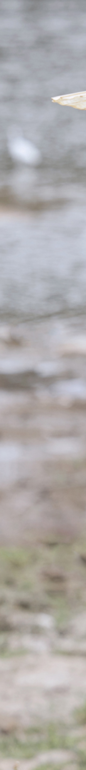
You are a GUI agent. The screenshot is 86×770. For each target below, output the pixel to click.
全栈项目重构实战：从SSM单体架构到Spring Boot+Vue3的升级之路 (31, 508)
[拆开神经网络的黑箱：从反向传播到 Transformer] (21, 291)
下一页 (43, 545)
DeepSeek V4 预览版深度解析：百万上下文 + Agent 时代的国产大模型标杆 (38, 724)
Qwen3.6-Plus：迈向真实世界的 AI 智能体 (37, 731)
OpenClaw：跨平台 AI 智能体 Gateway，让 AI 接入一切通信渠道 (30, 152)
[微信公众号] (43, 643)
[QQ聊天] (27, 606)
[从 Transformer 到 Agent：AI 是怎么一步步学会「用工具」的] (21, 113)
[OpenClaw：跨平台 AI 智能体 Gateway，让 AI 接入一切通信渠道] (65, 158)
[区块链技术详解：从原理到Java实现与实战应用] (21, 202)
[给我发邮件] (58, 606)
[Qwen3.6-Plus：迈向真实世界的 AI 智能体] (21, 469)
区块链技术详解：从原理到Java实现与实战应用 (53, 197)
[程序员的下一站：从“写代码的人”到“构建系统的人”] (21, 380)
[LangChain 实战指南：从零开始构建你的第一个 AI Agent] (65, 247)
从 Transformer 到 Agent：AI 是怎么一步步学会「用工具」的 (54, 107)
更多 (68, 670)
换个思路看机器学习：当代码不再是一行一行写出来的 (30, 330)
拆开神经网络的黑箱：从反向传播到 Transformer (38, 705)
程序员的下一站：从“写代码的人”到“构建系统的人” (53, 375)
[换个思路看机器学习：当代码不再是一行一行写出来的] (65, 336)
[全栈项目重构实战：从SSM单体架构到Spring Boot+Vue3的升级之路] (65, 514)
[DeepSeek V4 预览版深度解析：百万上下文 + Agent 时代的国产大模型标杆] (65, 425)
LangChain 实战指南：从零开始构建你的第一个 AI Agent (31, 241)
